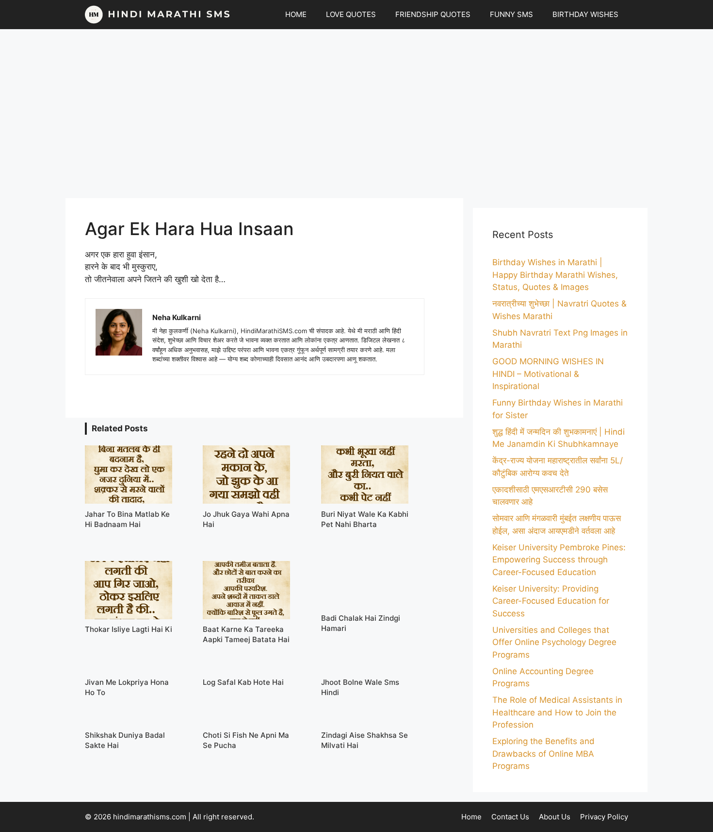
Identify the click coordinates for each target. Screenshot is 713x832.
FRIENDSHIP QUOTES (432, 14)
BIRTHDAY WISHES (585, 14)
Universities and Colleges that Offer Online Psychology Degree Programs (554, 642)
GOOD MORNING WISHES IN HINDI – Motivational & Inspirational (548, 374)
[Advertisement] (356, 114)
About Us (554, 816)
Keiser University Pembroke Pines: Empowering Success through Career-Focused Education (559, 560)
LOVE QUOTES (351, 14)
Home (471, 816)
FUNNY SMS (511, 14)
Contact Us (510, 816)
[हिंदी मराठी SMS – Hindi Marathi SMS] (157, 14)
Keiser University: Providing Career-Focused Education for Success (550, 601)
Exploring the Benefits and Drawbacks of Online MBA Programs (543, 753)
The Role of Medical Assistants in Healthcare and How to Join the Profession (557, 712)
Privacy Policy (604, 816)
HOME (296, 14)
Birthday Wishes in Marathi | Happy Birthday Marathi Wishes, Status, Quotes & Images (555, 274)
